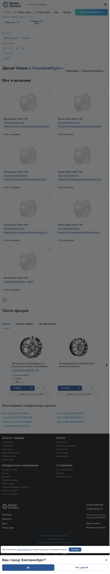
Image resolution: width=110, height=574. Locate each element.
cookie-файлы (23, 549)
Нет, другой (81, 567)
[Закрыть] (106, 560)
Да (28, 567)
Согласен (75, 550)
